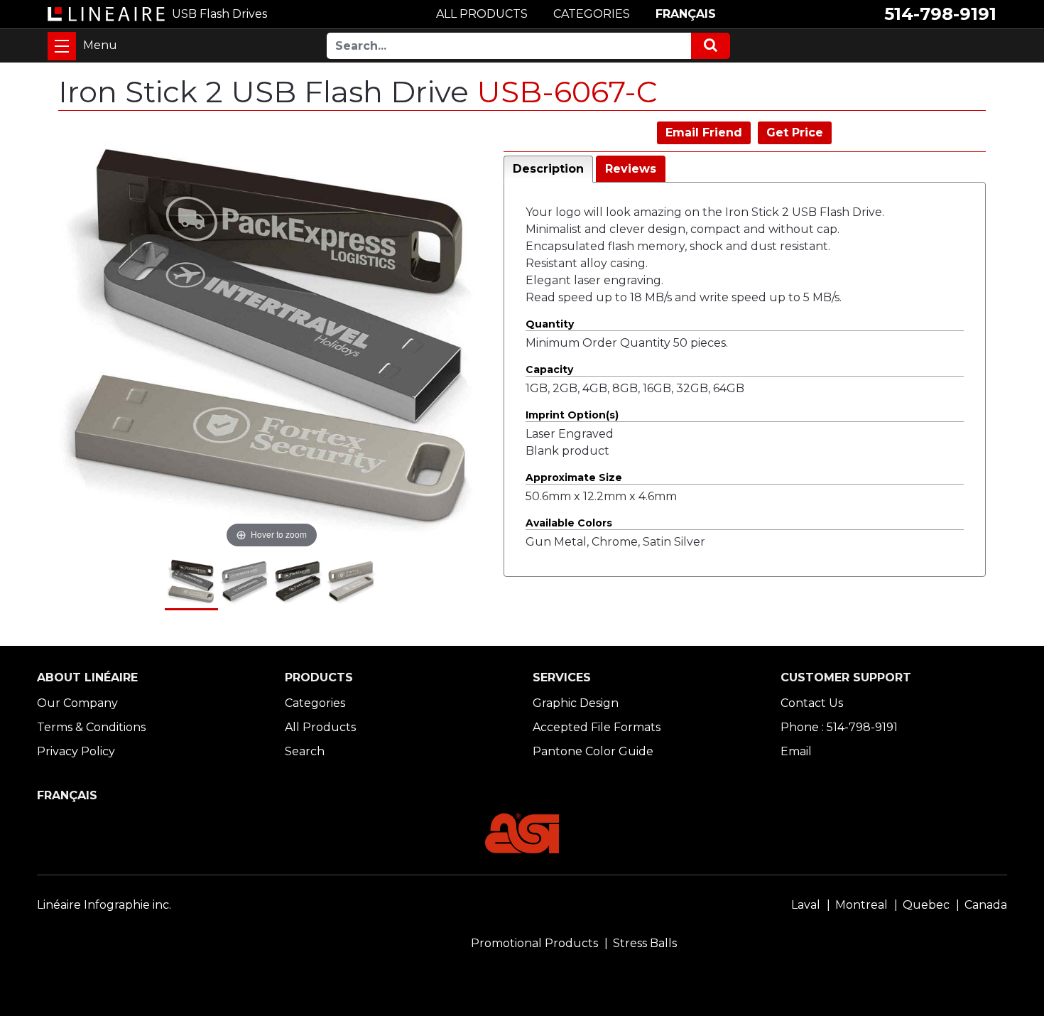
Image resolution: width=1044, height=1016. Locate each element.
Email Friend (703, 132)
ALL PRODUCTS (482, 14)
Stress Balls (645, 943)
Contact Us (812, 703)
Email (796, 751)
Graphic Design (576, 703)
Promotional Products (534, 943)
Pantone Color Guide (593, 751)
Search (305, 751)
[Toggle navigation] (62, 46)
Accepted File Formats (596, 727)
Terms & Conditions (91, 727)
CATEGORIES (591, 14)
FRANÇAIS (686, 14)
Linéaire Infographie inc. (104, 905)
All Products (320, 727)
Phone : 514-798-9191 (839, 727)
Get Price (794, 132)
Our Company (77, 703)
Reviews (630, 168)
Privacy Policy (76, 751)
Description (548, 168)
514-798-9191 (940, 14)
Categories (315, 703)
